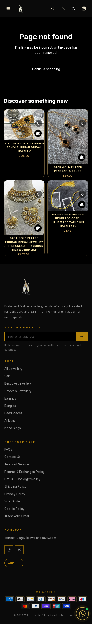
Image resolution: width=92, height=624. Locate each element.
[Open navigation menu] (8, 8)
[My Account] (63, 8)
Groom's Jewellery (17, 391)
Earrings (10, 398)
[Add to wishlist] (38, 123)
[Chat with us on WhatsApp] (82, 613)
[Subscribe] (81, 336)
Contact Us (12, 457)
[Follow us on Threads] (19, 549)
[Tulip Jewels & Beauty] (26, 286)
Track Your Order (16, 516)
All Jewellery (13, 369)
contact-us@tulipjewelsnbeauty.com (30, 538)
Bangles (10, 406)
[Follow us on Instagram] (8, 549)
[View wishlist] (73, 8)
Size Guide (12, 501)
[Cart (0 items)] (83, 8)
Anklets (9, 420)
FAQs (8, 449)
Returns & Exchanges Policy (24, 472)
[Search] (53, 8)
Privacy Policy (14, 494)
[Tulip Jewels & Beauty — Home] (31, 8)
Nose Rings (12, 428)
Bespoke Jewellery (18, 383)
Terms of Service (16, 464)
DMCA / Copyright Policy (22, 479)
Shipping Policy (15, 486)
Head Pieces (13, 413)
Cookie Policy (14, 509)
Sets (7, 376)
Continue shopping (46, 69)
